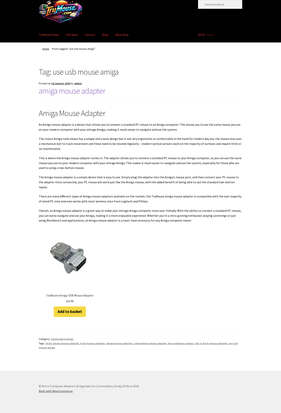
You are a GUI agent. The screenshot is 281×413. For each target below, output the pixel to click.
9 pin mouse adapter (92, 343)
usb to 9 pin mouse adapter (211, 343)
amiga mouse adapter (72, 91)
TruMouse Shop (49, 35)
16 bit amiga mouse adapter (62, 343)
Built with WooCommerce (56, 391)
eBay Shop (122, 35)
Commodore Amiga (62, 339)
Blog (105, 35)
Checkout (72, 35)
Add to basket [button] (70, 311)
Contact (90, 35)
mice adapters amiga (180, 343)
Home (45, 49)
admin (78, 83)
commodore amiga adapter (150, 343)
